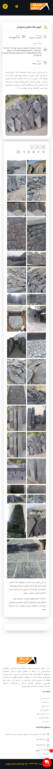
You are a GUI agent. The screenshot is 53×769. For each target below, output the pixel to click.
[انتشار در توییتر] (38, 151)
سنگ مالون (45, 706)
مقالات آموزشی (44, 718)
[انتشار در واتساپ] (28, 151)
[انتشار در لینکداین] (33, 151)
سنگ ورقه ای (44, 710)
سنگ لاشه (45, 702)
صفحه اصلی (45, 698)
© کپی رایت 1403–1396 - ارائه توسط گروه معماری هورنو (26, 764)
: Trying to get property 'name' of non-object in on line (21, 52)
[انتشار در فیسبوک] (43, 151)
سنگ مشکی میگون (42, 714)
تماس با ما (45, 721)
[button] (17, 6)
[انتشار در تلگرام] (23, 151)
